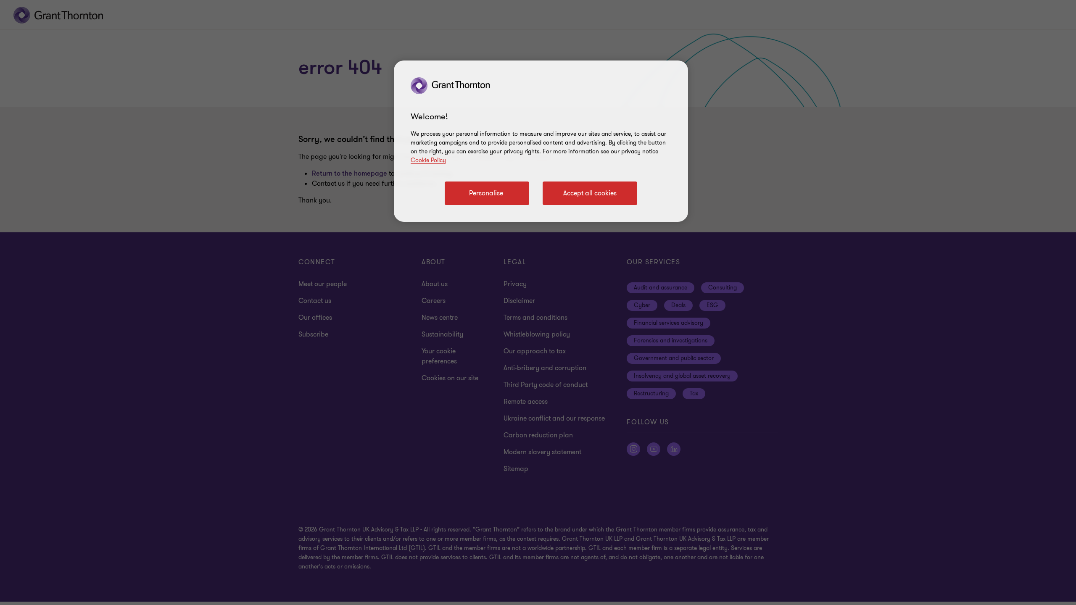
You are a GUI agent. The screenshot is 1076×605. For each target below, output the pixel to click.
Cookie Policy (428, 160)
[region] (541, 141)
